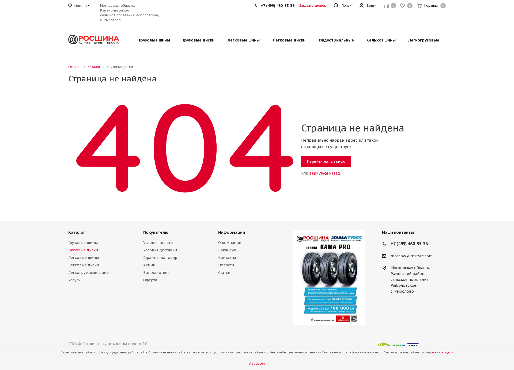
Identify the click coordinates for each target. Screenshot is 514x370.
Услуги (74, 280)
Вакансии (227, 250)
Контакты (227, 257)
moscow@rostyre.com (412, 256)
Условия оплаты (158, 242)
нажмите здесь (442, 352)
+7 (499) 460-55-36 (277, 5)
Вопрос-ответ (156, 272)
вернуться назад (324, 173)
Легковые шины (83, 257)
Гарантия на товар (160, 257)
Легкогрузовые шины (88, 272)
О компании (229, 242)
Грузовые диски (83, 250)
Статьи (224, 272)
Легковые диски (83, 265)
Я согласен (257, 363)
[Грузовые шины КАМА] (329, 277)
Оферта (150, 280)
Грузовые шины (83, 242)
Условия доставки (160, 250)
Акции (149, 265)
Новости (226, 265)
